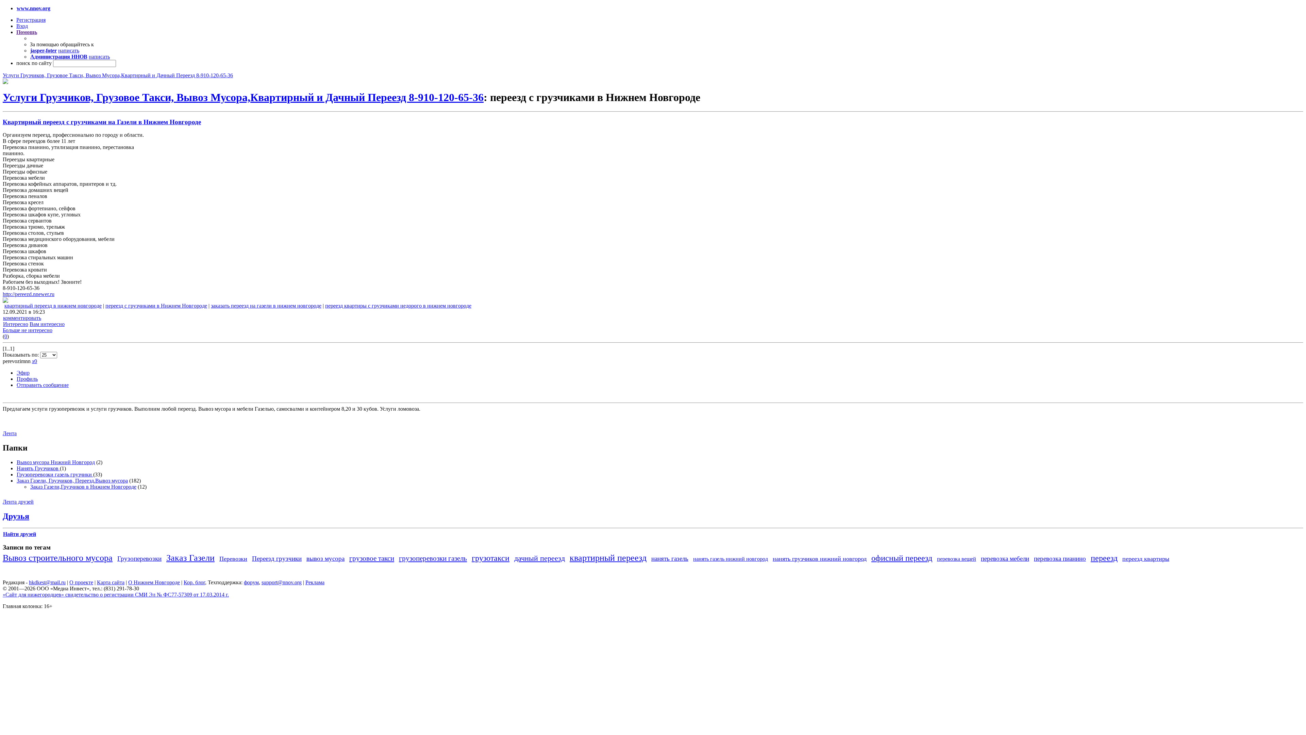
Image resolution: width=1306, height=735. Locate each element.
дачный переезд (539, 558)
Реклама (314, 582)
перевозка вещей (956, 559)
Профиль (27, 379)
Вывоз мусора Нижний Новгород (56, 462)
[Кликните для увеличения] (5, 82)
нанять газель (669, 558)
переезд (1104, 558)
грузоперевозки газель (433, 558)
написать (68, 50)
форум (251, 582)
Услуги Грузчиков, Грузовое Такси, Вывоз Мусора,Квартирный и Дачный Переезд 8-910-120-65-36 (118, 75)
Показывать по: (21, 355)
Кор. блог (194, 582)
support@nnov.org (282, 582)
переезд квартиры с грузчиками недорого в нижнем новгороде (398, 306)
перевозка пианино (1060, 558)
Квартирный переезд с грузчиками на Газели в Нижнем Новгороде (102, 122)
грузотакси (490, 558)
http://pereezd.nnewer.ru (28, 294)
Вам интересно (47, 324)
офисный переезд (901, 558)
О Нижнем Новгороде (154, 582)
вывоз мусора (325, 558)
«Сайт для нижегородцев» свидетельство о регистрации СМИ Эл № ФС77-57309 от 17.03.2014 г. (116, 595)
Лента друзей (18, 502)
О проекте (81, 582)
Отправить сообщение (43, 385)
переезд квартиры (1145, 558)
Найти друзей (19, 534)
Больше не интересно (27, 330)
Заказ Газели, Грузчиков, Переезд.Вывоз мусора (72, 481)
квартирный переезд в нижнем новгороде (53, 306)
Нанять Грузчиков (38, 468)
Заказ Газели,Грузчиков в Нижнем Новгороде (83, 487)
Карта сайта (110, 582)
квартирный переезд (608, 558)
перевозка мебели (1005, 558)
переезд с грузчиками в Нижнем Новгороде (156, 306)
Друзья (16, 516)
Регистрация (31, 20)
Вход (22, 26)
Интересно (15, 324)
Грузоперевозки (139, 558)
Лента (10, 433)
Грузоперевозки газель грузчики (55, 474)
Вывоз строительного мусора (58, 558)
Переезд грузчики (277, 558)
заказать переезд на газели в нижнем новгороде (266, 306)
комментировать (22, 318)
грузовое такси (371, 558)
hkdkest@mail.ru (47, 582)
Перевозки (233, 558)
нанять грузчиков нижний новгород (820, 558)
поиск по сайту (34, 63)
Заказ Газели (190, 558)
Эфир (23, 373)
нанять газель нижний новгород (730, 559)
